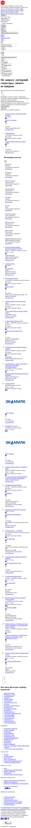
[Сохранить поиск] (2, 53)
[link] (4, 31)
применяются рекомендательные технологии (15, 808)
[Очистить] (3, 48)
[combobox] (9, 45)
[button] (2, 35)
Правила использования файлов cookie (12, 13)
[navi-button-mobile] (2, 40)
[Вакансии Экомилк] (17, 401)
